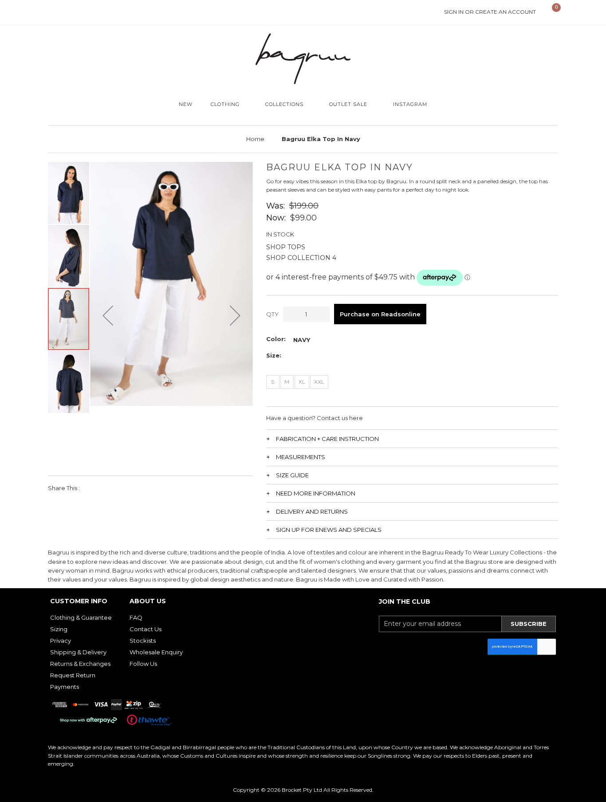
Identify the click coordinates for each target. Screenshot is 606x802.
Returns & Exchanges (80, 663)
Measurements (300, 456)
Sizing (58, 629)
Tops (296, 247)
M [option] (286, 381)
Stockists (143, 640)
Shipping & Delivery (78, 652)
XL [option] (302, 381)
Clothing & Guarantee (81, 617)
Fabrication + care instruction (327, 438)
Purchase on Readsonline (380, 314)
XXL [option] (319, 381)
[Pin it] (132, 487)
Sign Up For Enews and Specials (329, 529)
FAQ (136, 617)
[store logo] (303, 58)
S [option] (272, 381)
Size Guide (292, 475)
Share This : (64, 487)
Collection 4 (311, 258)
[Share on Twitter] (112, 487)
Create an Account (505, 11)
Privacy (60, 640)
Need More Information (315, 493)
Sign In (454, 11)
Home (255, 138)
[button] (108, 315)
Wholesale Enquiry (156, 652)
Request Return (72, 675)
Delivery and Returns (312, 511)
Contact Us (145, 629)
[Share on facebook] (92, 487)
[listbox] (301, 339)
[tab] (412, 438)
